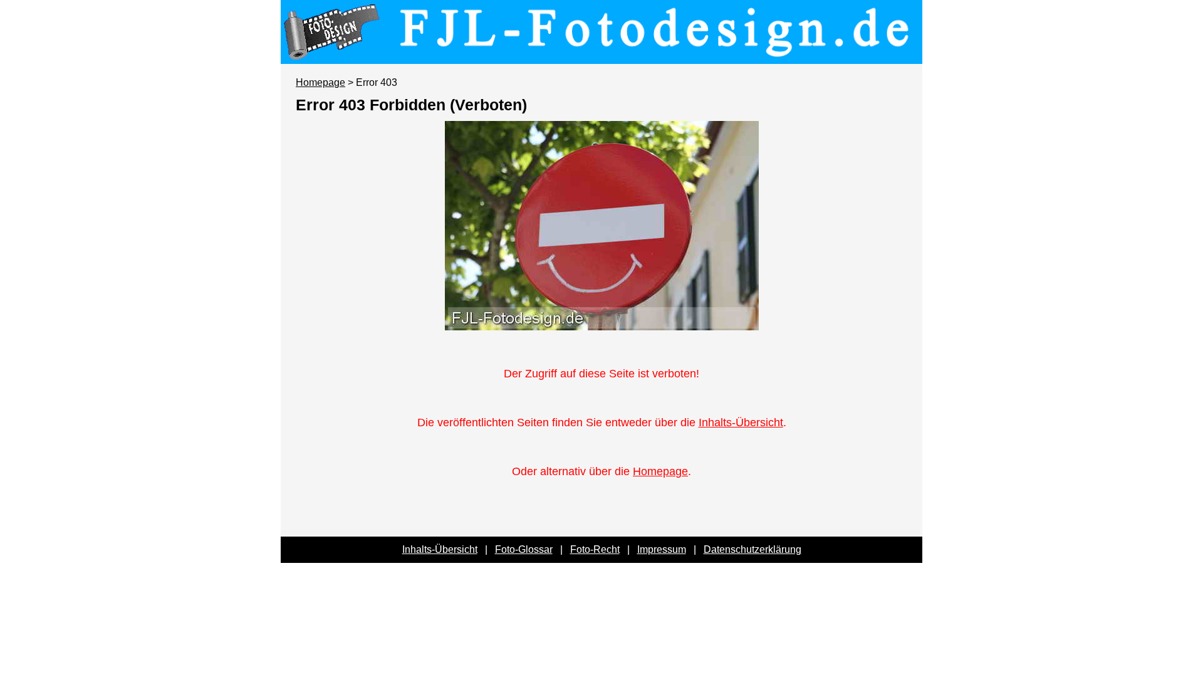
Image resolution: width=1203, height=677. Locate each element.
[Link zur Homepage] (601, 55)
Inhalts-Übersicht (741, 422)
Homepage (320, 82)
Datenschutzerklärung (752, 549)
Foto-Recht (595, 549)
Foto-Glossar (524, 549)
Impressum (661, 549)
